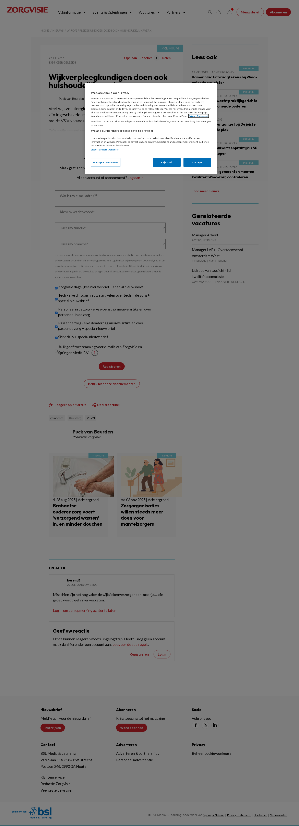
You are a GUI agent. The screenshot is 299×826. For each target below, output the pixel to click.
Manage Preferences (105, 162)
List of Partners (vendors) (105, 149)
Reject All (166, 162)
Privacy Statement (198, 116)
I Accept (197, 162)
